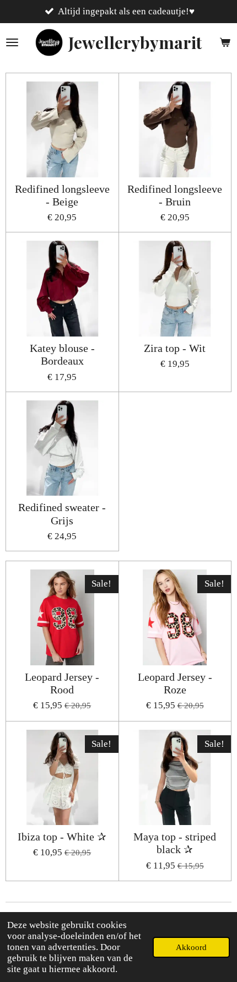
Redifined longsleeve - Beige (62, 195)
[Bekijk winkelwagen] (225, 42)
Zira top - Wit (175, 348)
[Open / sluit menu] (12, 42)
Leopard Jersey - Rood (62, 683)
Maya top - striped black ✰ (174, 843)
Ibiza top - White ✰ (62, 837)
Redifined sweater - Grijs (62, 513)
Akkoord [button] (191, 947)
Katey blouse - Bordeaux (62, 354)
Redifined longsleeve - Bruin (174, 195)
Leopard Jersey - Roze (175, 683)
